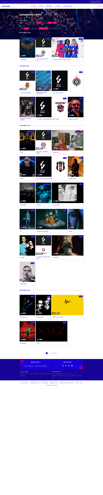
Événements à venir (24, 373)
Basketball (33, 22)
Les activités (43, 373)
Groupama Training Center (43, 28)
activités (41, 6)
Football (44, 22)
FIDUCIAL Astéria (52, 28)
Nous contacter (29, 365)
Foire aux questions (41, 365)
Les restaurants (36, 373)
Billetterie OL (54, 375)
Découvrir (49, 373)
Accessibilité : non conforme (51, 385)
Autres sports (27, 22)
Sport (55, 22)
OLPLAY (79, 375)
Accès (30, 373)
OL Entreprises (73, 375)
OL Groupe (67, 375)
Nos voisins (22, 375)
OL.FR (76, 373)
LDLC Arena (26, 28)
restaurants (49, 6)
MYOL (53, 377)
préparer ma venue (67, 6)
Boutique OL (61, 375)
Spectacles (50, 22)
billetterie (33, 6)
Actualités (57, 6)
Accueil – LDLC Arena (69, 373)
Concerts (39, 22)
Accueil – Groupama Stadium (58, 373)
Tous (21, 22)
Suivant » (55, 353)
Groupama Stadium (34, 28)
